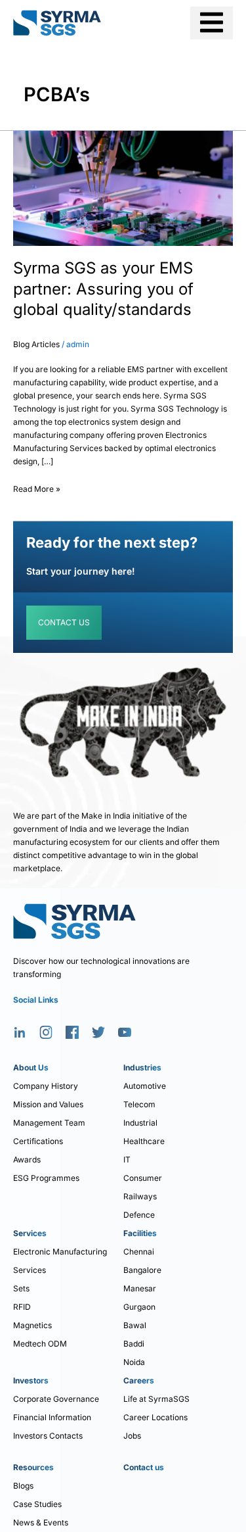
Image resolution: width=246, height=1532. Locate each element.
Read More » (36, 487)
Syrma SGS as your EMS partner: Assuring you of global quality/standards (103, 288)
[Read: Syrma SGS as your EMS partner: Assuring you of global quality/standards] (123, 188)
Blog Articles (36, 344)
